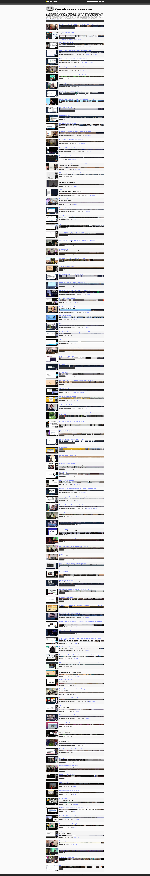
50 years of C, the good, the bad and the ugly (71, 173)
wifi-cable (87, 312)
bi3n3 (74, 811)
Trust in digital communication (67, 841)
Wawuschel (88, 211)
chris (87, 278)
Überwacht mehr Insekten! (66, 597)
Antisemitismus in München (67, 463)
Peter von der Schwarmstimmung (79, 384)
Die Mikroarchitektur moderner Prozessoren (71, 421)
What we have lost (64, 340)
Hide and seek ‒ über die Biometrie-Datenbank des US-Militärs (77, 99)
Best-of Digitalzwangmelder (67, 83)
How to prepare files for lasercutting (69, 647)
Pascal (76, 451)
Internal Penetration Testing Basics (69, 123)
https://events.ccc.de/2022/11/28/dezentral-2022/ (54, 19)
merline (87, 650)
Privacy (83, 874)
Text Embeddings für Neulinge (67, 405)
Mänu (76, 127)
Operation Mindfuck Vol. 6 (66, 42)
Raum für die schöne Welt (66, 480)
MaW (75, 335)
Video (60, 11)
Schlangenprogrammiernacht (67, 832)
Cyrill (76, 376)
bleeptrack (88, 46)
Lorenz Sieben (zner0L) (69, 39)
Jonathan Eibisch (88, 135)
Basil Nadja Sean (78, 418)
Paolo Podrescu (75, 804)
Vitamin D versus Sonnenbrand (67, 671)
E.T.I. (60, 176)
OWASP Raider (63, 529)
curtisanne (76, 601)
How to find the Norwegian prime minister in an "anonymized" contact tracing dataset (81, 622)
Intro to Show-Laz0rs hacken (67, 774)
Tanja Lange (95, 54)
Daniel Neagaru (76, 534)
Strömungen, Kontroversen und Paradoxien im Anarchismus (75, 131)
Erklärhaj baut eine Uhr (65, 324)
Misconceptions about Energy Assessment (70, 824)
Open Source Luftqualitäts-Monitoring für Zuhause (73, 224)
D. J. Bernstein (88, 54)
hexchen (87, 28)
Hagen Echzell (76, 626)
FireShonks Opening (65, 630)
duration (68, 21)
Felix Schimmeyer (82, 143)
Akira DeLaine (76, 392)
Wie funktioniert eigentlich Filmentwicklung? (72, 791)
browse (47, 3)
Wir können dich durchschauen (68, 731)
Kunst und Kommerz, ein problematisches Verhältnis (73, 546)
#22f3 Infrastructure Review (67, 298)
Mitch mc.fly (74, 786)
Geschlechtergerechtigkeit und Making (70, 698)
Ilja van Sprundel (75, 176)
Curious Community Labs (64, 70)
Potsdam (61, 78)
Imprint (80, 874)
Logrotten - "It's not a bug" (66, 356)
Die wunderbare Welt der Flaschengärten (71, 140)
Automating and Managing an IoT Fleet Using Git (73, 497)
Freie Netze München (65, 430)
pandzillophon (74, 726)
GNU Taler (62, 181)
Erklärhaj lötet (63, 521)
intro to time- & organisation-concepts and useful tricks (74, 332)
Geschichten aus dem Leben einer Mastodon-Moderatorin (75, 75)
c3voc (87, 874)
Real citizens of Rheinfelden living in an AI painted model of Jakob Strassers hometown (80, 757)
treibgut (61, 554)
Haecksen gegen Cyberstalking (68, 307)
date (82, 21)
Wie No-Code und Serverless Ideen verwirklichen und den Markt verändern (80, 605)
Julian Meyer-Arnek (77, 676)
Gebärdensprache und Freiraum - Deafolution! (72, 282)
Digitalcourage (62, 62)
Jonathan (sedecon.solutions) (83, 609)
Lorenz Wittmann (77, 169)
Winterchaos (62, 127)
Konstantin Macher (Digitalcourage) (87, 62)
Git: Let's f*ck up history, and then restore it (71, 216)
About (74, 874)
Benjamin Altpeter (78, 39)
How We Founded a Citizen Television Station (72, 749)
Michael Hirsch (77, 254)
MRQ (87, 408)
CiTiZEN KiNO (63, 799)
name (53, 21)
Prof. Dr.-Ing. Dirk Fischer (73, 459)
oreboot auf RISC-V (64, 364)
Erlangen (61, 186)
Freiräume (61, 169)
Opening (61, 865)
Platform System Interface (66, 580)
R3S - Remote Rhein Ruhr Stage (65, 28)
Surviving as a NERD (64, 388)
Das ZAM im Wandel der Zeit (67, 816)
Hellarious (61, 601)
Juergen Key (75, 844)
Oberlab (61, 706)
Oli (75, 219)
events (51, 3)
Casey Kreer (88, 294)
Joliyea (87, 195)
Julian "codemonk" (76, 819)
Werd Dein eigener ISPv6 (66, 266)
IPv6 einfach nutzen (64, 115)
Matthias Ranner (77, 286)
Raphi (76, 643)
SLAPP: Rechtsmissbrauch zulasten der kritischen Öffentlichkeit (77, 240)
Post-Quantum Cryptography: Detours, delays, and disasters (76, 50)
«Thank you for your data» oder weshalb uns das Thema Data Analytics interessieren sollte (80, 413)
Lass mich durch (63, 199)
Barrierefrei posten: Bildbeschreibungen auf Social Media (75, 290)
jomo (87, 94)
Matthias (76, 500)
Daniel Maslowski (89, 368)
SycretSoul (82, 392)
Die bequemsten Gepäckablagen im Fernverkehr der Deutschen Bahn (78, 24)
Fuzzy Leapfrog (92, 195)
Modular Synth (63, 372)
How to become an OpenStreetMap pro (70, 91)
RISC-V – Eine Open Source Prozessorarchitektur (72, 563)
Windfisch (75, 186)
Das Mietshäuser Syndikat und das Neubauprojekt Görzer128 (76, 380)
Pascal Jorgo (77, 400)
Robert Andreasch (85, 469)
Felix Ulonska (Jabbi (72, 159)
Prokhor (76, 343)
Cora (75, 685)
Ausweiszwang (63, 447)
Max (75, 694)
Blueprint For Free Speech (79, 245)
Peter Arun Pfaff (83, 254)
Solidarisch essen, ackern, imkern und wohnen (72, 258)
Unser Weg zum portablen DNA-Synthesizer (71, 232)
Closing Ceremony (64, 849)
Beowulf (74, 794)
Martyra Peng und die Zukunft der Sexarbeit (71, 67)
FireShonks (73, 28)
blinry (92, 46)
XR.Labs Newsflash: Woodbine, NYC (69, 857)
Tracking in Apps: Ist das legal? (67, 32)
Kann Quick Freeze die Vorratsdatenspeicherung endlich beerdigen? (78, 489)
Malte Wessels (63, 39)
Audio (62, 11)
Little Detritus (74, 319)
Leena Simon (88, 86)
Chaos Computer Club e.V (67, 874)
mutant (75, 119)
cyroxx (74, 852)
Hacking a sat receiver (65, 107)
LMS (87, 701)
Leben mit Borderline (65, 208)
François (75, 204)
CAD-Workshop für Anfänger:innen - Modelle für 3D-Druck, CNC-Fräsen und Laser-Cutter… (81, 639)
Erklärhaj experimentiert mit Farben (69, 715)
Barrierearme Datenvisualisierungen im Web (71, 439)
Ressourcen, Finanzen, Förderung (68, 765)
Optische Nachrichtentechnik (67, 455)
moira (75, 302)
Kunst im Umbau (63, 571)
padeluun (82, 86)
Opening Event (63, 782)
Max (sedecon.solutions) (73, 609)
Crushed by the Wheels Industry (68, 723)
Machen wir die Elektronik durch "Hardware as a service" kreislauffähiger (79, 655)
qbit (74, 736)
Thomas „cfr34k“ (76, 837)
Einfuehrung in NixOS (65, 156)
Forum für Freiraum (78, 469)
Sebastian (76, 227)
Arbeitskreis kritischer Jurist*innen (90, 245)
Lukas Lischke (76, 711)
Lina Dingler (76, 658)
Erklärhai (87, 327)
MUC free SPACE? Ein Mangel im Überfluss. (71, 348)
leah (78, 302)
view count (96, 21)
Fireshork (87, 633)
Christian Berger (88, 151)
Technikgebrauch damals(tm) (67, 538)
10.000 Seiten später (65, 190)
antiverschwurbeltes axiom (66, 513)
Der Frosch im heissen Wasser (67, 397)
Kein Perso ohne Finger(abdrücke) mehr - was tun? (73, 59)
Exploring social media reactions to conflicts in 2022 (73, 808)
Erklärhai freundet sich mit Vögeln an (69, 613)
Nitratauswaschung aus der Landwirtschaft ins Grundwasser (75, 589)
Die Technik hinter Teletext (67, 148)
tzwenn (74, 827)
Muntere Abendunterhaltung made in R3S (71, 505)
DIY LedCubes (63, 472)
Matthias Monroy (75, 666)
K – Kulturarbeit (63, 249)
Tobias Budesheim (77, 484)
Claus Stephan (77, 752)
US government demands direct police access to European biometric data (80, 663)
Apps (77, 874)
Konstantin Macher (84, 492)
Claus (75, 762)
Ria (79, 643)
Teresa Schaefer (92, 701)
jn (86, 111)
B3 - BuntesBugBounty (65, 316)
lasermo (75, 778)
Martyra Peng (81, 70)
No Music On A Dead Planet (67, 680)
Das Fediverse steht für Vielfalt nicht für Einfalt (72, 274)
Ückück (75, 78)
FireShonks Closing (64, 740)
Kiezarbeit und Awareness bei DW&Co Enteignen (73, 689)
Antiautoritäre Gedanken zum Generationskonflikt (73, 164)
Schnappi (75, 516)
